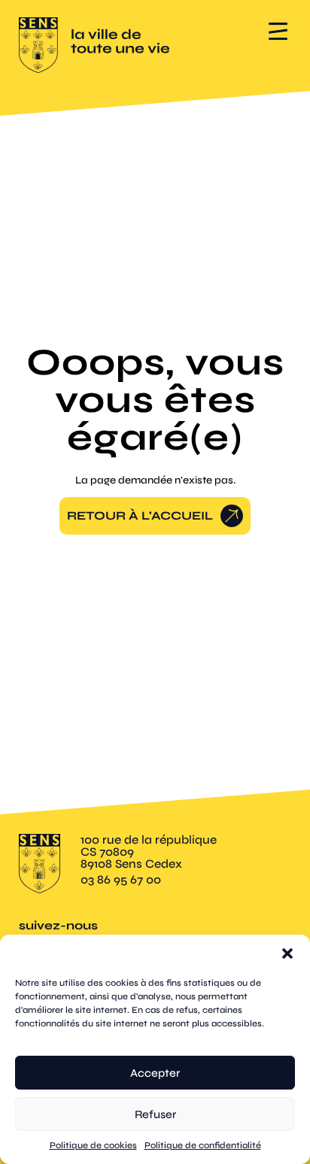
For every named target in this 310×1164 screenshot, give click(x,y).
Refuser (155, 1114)
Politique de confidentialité (202, 1145)
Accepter (155, 1073)
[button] (287, 953)
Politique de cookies (93, 1145)
